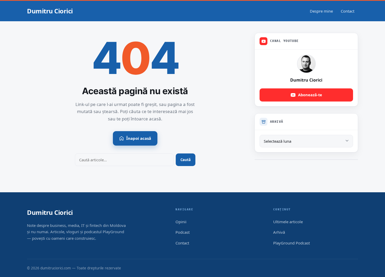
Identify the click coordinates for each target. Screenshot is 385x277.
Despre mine (321, 11)
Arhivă (279, 232)
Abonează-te (310, 94)
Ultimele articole (288, 221)
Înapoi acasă (138, 138)
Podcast (182, 232)
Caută (185, 159)
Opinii (180, 221)
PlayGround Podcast (291, 243)
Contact (347, 11)
